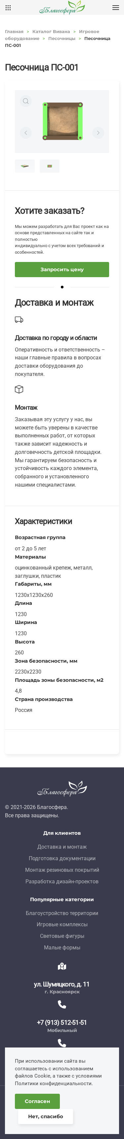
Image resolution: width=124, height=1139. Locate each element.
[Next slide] (98, 133)
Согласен (37, 1101)
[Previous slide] (26, 133)
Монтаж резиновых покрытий (62, 870)
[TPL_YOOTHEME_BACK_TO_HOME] (62, 7)
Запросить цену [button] (62, 269)
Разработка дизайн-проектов (62, 881)
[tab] (25, 166)
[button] (115, 7)
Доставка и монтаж (62, 847)
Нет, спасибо (45, 1116)
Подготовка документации (62, 858)
